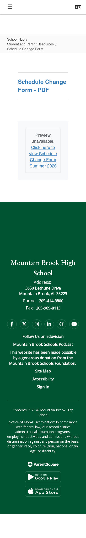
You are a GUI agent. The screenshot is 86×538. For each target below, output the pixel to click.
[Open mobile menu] (9, 7)
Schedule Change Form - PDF (42, 85)
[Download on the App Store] (43, 491)
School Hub (16, 39)
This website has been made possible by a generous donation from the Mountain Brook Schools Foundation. (43, 358)
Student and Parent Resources (30, 44)
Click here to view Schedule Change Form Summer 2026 (43, 156)
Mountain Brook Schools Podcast (43, 344)
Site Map (43, 371)
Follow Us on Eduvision (43, 336)
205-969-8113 (48, 308)
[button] (78, 7)
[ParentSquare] (43, 464)
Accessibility (43, 379)
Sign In (43, 387)
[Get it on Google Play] (43, 476)
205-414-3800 (51, 300)
